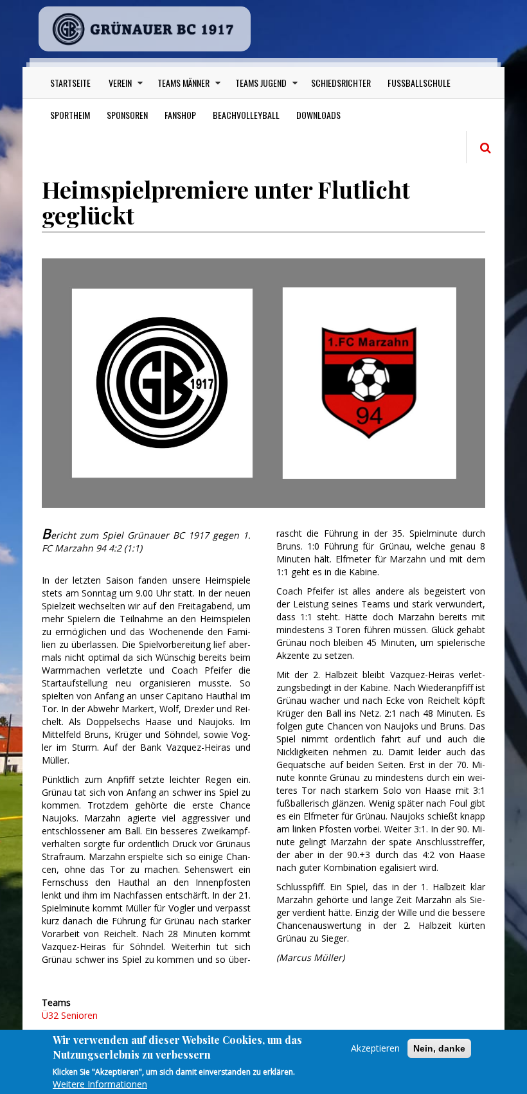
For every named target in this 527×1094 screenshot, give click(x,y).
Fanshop (180, 114)
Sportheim (70, 114)
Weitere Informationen (100, 1084)
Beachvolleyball (246, 114)
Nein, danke (439, 1048)
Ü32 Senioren (70, 1015)
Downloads (318, 114)
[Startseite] (144, 29)
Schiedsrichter (341, 82)
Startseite (70, 82)
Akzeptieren (375, 1048)
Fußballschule (419, 82)
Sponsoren (127, 114)
